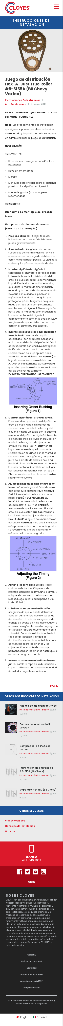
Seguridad (31, 968)
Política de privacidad (31, 961)
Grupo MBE (42, 1003)
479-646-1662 (31, 860)
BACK (54, 686)
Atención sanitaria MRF (31, 981)
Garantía (31, 955)
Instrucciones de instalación (22, 100)
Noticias (10, 831)
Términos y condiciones (31, 974)
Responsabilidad (31, 987)
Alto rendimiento (16, 104)
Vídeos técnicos (15, 820)
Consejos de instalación (20, 826)
